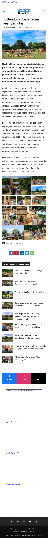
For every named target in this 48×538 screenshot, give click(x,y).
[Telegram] (27, 253)
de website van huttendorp (23, 171)
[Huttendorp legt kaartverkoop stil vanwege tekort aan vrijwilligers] (7, 327)
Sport (16, 529)
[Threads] (36, 521)
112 (11, 529)
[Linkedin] (22, 253)
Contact (32, 531)
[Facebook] (11, 253)
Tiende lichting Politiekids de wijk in (29, 292)
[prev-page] (3, 368)
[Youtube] (30, 521)
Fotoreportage (7, 297)
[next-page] (7, 368)
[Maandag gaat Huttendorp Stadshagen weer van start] (7, 283)
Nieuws (5, 276)
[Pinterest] (16, 253)
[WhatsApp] (32, 253)
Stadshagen (24, 531)
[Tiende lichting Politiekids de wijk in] (7, 295)
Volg (24, 374)
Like (9, 374)
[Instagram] (18, 521)
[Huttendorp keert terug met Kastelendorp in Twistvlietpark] (7, 338)
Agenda (40, 529)
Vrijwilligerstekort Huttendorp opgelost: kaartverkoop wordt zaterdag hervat (27, 316)
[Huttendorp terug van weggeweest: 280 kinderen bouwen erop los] (7, 305)
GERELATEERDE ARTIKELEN (16, 264)
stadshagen (19, 243)
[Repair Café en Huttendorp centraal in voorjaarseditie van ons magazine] (7, 349)
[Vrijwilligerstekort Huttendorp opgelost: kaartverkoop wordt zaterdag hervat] (7, 316)
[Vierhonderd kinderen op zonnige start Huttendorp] (7, 273)
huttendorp (9, 243)
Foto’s (34, 529)
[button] (3, 12)
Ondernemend (25, 529)
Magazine (16, 531)
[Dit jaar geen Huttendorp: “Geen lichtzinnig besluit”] (7, 359)
